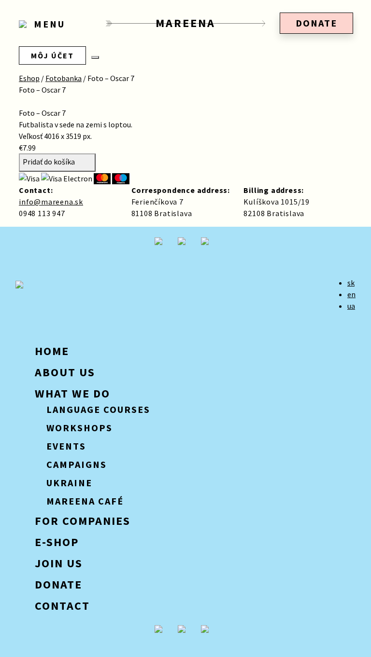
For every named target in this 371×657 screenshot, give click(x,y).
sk (351, 282)
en (351, 294)
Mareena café (85, 501)
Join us (59, 563)
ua (351, 306)
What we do (72, 393)
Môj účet (52, 55)
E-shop (57, 541)
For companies (82, 520)
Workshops (79, 428)
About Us (65, 372)
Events (66, 446)
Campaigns (76, 464)
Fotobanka (63, 78)
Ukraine (69, 483)
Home (52, 350)
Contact (62, 605)
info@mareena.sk (51, 201)
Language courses (98, 409)
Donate (316, 23)
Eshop (29, 78)
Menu (47, 24)
